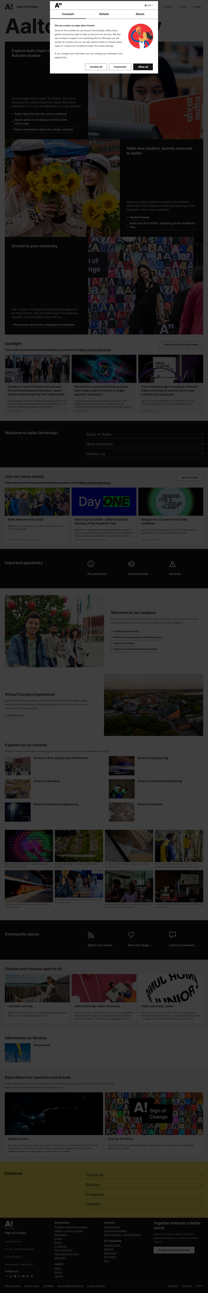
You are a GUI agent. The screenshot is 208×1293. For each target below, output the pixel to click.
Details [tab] (104, 14)
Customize (120, 66)
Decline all (96, 66)
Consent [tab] (68, 14)
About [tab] (140, 14)
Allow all (143, 66)
